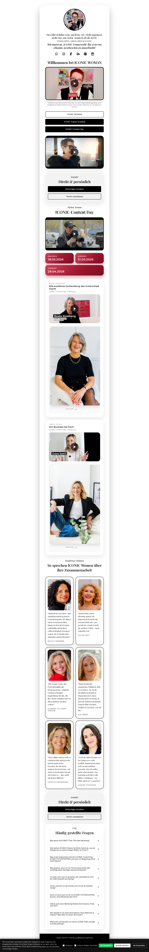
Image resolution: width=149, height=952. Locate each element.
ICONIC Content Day (74, 129)
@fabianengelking (85, 938)
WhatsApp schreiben (74, 189)
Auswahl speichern (122, 945)
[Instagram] (63, 54)
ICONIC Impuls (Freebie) (74, 122)
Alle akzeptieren (105, 945)
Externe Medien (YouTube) (87, 945)
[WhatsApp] (56, 54)
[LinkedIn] (78, 54)
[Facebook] (71, 54)
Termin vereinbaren (74, 197)
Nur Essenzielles (139, 945)
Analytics (68, 945)
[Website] (85, 54)
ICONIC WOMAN (74, 114)
